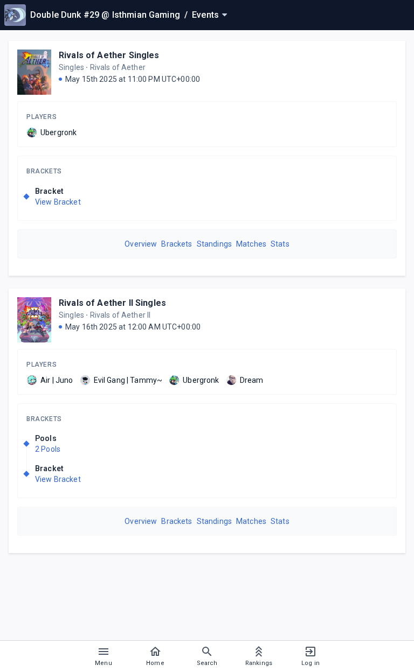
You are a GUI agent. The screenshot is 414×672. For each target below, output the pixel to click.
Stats (280, 244)
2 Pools (47, 449)
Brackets (44, 171)
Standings (214, 244)
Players (41, 117)
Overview (141, 244)
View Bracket (58, 202)
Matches (251, 244)
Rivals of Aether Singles (109, 55)
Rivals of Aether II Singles (112, 303)
